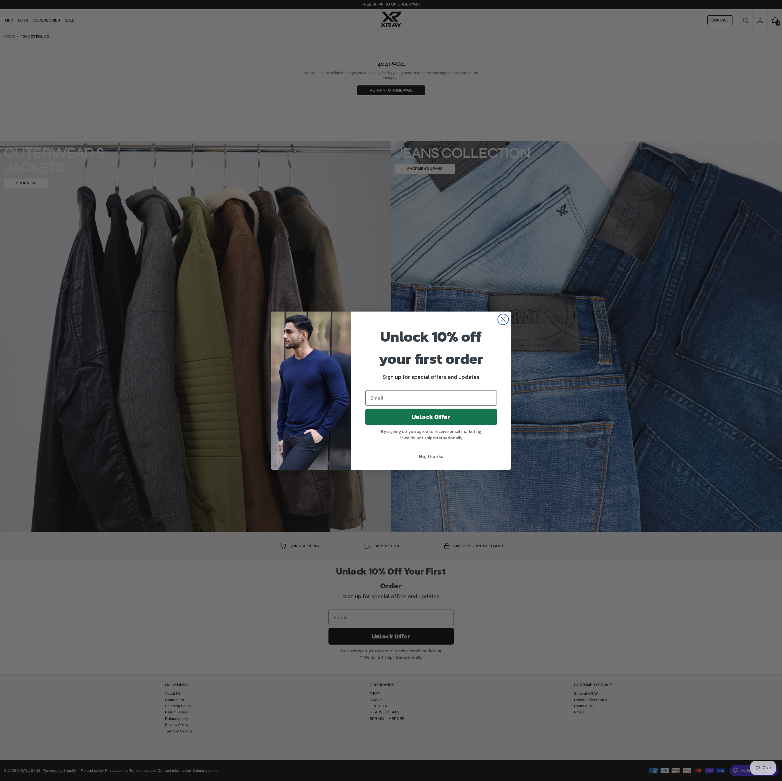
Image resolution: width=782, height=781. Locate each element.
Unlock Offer (431, 417)
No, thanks (431, 456)
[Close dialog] (503, 319)
